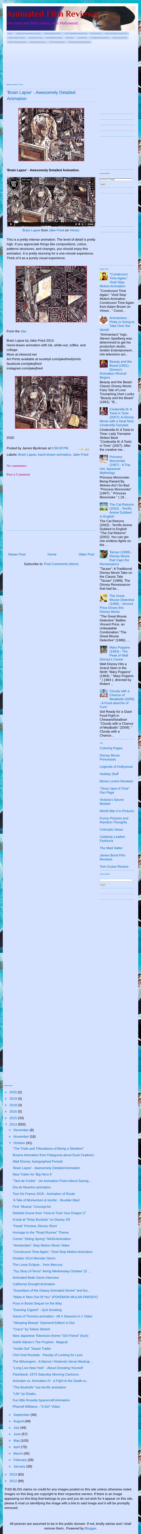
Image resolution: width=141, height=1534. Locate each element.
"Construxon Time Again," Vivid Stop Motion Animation (53, 1252)
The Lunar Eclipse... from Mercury (38, 1264)
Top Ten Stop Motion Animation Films (76, 33)
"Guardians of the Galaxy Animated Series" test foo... (51, 1290)
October (19, 1143)
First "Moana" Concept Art (32, 1206)
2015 (13, 1118)
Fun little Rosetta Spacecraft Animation (41, 1400)
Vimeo (74, 230)
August (19, 1421)
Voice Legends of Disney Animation (79, 42)
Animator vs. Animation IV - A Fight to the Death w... (50, 1381)
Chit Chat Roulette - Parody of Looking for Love (48, 1355)
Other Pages (69, 38)
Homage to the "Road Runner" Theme (41, 1232)
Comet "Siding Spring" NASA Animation (42, 1239)
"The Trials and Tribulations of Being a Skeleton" (48, 1148)
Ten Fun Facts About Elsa (57, 42)
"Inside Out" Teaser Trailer (32, 1348)
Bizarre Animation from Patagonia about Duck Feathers (53, 1155)
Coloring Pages (111, 748)
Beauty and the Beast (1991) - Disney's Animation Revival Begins (116, 369)
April (17, 1447)
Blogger (90, 1528)
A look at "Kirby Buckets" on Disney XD (41, 1219)
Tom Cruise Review (114, 866)
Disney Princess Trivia (35, 38)
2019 (13, 1098)
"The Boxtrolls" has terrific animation (39, 1387)
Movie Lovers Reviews (116, 781)
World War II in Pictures (117, 811)
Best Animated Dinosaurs (37, 42)
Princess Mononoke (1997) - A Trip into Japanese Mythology (115, 465)
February (20, 1460)
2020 (13, 1092)
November (21, 1136)
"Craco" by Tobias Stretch (31, 1329)
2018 (13, 1105)
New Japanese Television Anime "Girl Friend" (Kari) (50, 1335)
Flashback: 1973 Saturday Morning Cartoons (46, 1374)
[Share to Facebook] (86, 449)
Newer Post (16, 554)
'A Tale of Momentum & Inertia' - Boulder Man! (46, 1200)
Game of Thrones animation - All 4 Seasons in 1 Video (52, 1316)
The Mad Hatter (111, 848)
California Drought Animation (34, 1284)
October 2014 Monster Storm (34, 1258)
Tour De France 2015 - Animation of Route (44, 1194)
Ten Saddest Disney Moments (100, 38)
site (23, 331)
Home (10, 33)
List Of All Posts (82, 38)
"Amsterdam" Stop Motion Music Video (41, 1245)
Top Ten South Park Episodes (17, 42)
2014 (13, 1124)
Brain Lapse (31, 230)
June (17, 1434)
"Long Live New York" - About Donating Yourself (48, 1368)
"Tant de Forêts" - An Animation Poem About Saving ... (52, 1181)
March (18, 1453)
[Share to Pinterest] (88, 449)
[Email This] (80, 449)
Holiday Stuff (109, 774)
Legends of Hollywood (116, 766)
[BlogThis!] (82, 449)
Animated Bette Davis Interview (36, 1277)
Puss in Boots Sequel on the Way (37, 1303)
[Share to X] (84, 449)
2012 (13, 1481)
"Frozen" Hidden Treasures (17, 38)
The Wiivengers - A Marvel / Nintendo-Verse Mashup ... (53, 1361)
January (19, 1466)
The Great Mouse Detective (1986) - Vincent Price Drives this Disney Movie (117, 603)
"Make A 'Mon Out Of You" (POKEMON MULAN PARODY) (55, 1297)
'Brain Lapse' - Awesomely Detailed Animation (46, 1168)
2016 (13, 1111)
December (21, 1130)
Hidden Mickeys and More (54, 38)
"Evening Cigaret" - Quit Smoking (37, 1310)
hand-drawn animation (54, 454)
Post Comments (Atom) (61, 564)
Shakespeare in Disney (120, 38)
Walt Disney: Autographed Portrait (38, 1161)
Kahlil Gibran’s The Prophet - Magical (40, 1342)
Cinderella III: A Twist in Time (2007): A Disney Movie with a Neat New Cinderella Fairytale (117, 417)
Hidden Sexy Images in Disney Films (116, 33)
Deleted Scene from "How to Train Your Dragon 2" (49, 1213)
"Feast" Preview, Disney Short (35, 1226)
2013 (13, 1474)
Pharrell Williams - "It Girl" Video (36, 1406)
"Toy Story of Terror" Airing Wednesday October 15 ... (51, 1271)
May (17, 1440)
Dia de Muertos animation (32, 1187)
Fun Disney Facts (96, 33)
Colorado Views (111, 829)
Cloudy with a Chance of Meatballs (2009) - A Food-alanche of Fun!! (117, 699)
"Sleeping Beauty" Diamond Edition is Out (43, 1323)
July (16, 1427)
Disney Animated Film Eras (53, 33)
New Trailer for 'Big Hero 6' (32, 1174)
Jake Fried (56, 230)
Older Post (86, 554)
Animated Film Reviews (52, 14)
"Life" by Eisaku (24, 1393)
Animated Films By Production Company (28, 33)
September (22, 1415)
